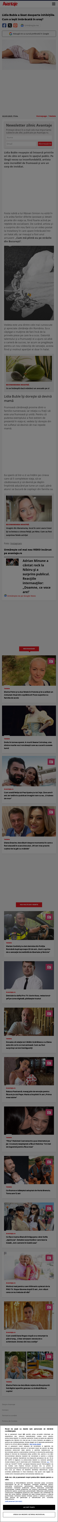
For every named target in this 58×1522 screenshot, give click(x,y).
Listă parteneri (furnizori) (13, 1501)
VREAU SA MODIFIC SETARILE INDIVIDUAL (29, 1514)
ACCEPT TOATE (29, 1507)
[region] (29, 1473)
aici (48, 1462)
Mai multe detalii (35, 1444)
